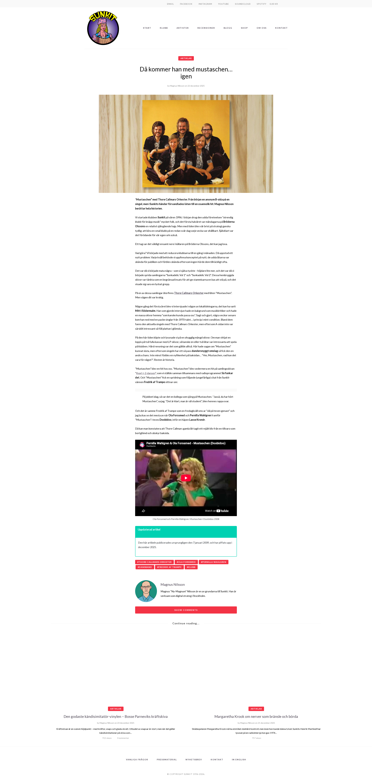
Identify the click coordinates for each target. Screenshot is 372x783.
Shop (244, 28)
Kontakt (281, 28)
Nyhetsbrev (194, 759)
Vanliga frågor (137, 759)
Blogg (228, 28)
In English (239, 759)
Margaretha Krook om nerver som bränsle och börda (256, 716)
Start (147, 28)
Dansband (145, 567)
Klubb (164, 28)
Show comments (186, 610)
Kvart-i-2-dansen (145, 373)
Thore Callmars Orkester (155, 562)
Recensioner (206, 28)
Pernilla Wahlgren (214, 562)
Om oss (262, 28)
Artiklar (186, 58)
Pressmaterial (167, 759)
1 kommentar (123, 738)
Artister (183, 28)
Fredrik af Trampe (170, 567)
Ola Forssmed (187, 562)
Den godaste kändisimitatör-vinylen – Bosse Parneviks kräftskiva (116, 716)
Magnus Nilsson (177, 86)
